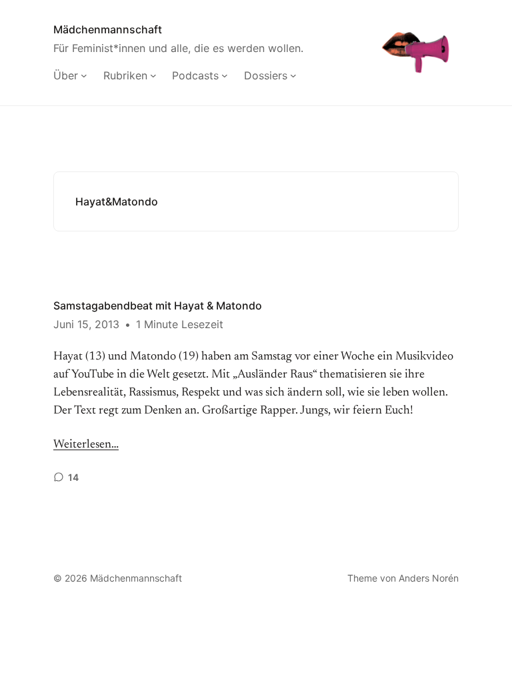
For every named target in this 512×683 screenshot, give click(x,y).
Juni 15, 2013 (86, 324)
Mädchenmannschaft (107, 29)
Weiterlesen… (86, 445)
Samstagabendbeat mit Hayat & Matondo (157, 305)
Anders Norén (429, 578)
